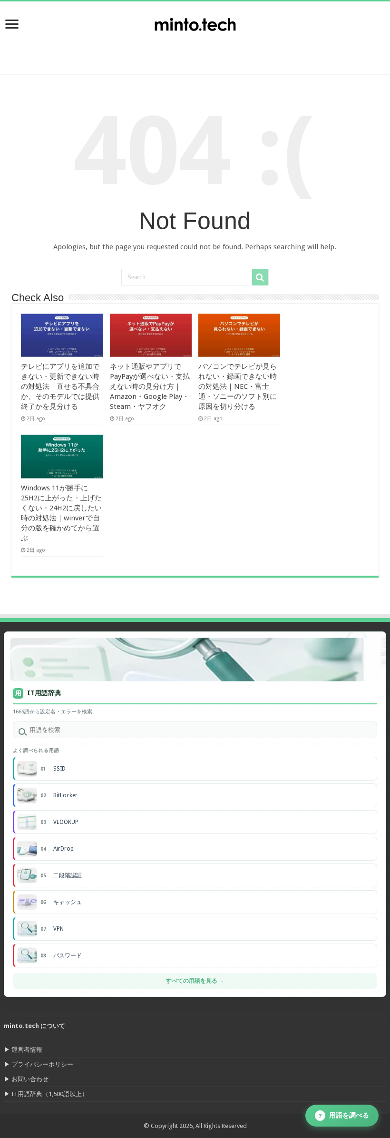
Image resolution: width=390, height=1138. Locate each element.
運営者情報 (26, 1049)
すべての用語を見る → (195, 980)
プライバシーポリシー (42, 1064)
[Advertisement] (314, 50)
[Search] (260, 277)
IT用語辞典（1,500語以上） (49, 1093)
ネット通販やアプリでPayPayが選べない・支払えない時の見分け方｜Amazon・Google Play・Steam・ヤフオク (150, 386)
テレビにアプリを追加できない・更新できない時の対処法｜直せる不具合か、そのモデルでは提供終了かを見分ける (60, 386)
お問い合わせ (30, 1079)
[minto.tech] (195, 22)
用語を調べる (344, 1115)
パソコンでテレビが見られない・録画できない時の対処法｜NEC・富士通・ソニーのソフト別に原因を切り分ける (237, 386)
